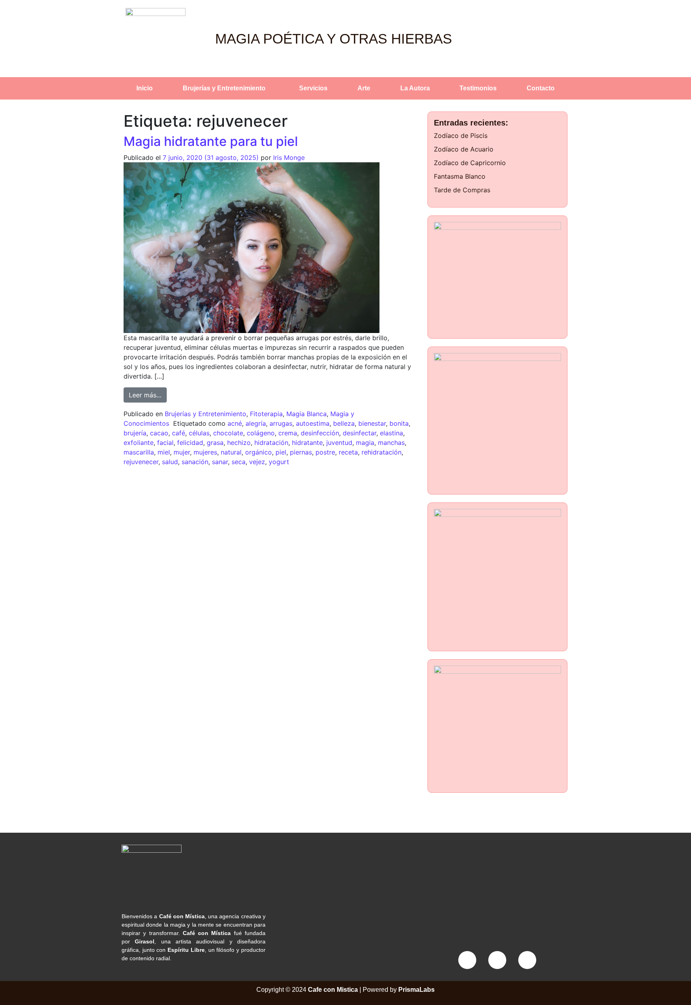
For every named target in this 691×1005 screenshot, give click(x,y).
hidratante (307, 443)
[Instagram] (497, 960)
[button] (226, 88)
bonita (399, 423)
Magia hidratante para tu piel (211, 141)
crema (287, 433)
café (178, 433)
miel (164, 452)
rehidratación (381, 452)
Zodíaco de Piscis (460, 136)
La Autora (415, 88)
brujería (135, 433)
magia (365, 443)
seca (239, 462)
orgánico (258, 452)
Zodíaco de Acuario (463, 149)
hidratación (271, 443)
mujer (182, 452)
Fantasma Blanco (459, 176)
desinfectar (359, 433)
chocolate (228, 433)
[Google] (527, 960)
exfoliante (139, 443)
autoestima (313, 423)
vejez (257, 462)
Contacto (541, 88)
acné (235, 423)
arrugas (281, 423)
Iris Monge (289, 158)
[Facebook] (467, 960)
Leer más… (148, 393)
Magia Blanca (306, 414)
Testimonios (478, 88)
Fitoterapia (266, 414)
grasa (215, 443)
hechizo (239, 443)
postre (325, 452)
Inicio (144, 88)
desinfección (320, 433)
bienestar (372, 423)
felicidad (190, 443)
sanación (195, 462)
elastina (391, 433)
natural (231, 452)
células (199, 433)
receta (348, 452)
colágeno (261, 433)
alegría (256, 423)
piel (281, 452)
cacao (159, 433)
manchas (391, 443)
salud (170, 462)
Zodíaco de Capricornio (470, 163)
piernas (301, 452)
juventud (339, 443)
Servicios (313, 88)
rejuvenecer (141, 462)
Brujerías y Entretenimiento (224, 88)
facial (165, 443)
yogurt (279, 462)
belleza (344, 423)
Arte (363, 88)
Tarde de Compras (462, 190)
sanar (220, 462)
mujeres (205, 452)
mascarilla (139, 452)
